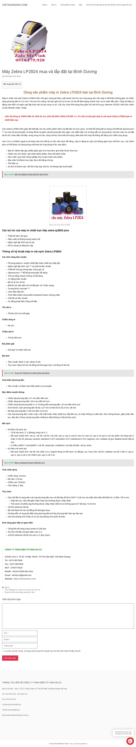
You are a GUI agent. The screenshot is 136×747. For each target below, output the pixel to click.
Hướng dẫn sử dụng (68, 5)
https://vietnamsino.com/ (25, 579)
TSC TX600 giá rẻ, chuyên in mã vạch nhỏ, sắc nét (22, 590)
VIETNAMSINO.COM (14, 4)
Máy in (44, 5)
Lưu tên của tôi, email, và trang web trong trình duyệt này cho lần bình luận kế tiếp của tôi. (42, 651)
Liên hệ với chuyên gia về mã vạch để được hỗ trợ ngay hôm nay (109, 5)
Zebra (9, 141)
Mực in (53, 5)
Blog (80, 5)
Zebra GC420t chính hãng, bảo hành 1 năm (20, 592)
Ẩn (20, 84)
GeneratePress (82, 744)
